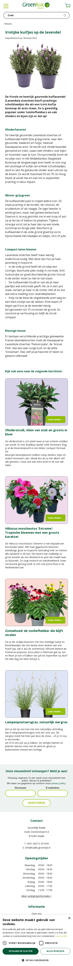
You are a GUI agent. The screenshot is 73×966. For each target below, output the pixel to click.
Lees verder (61, 936)
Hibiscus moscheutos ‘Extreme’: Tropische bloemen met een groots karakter (32, 532)
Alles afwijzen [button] (55, 951)
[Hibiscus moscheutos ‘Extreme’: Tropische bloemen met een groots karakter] (36, 500)
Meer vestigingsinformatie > (37, 896)
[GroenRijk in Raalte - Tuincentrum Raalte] (36, 6)
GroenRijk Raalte (36, 827)
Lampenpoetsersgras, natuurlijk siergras (36, 722)
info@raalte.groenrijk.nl (37, 847)
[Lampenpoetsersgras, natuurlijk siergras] (36, 693)
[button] (36, 960)
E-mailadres (52, 787)
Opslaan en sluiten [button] (20, 951)
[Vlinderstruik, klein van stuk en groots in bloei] (36, 401)
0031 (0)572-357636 (38, 843)
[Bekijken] (67, 5)
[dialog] (36, 940)
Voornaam (20, 787)
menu (5, 6)
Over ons (37, 913)
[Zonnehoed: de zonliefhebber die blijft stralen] (36, 602)
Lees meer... (55, 419)
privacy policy (58, 783)
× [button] (69, 918)
